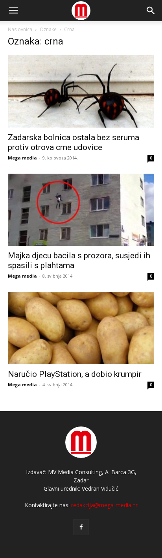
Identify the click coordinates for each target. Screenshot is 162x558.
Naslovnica (20, 29)
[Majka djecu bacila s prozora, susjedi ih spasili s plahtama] (81, 210)
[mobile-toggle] (13, 10)
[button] (151, 10)
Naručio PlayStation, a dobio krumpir (75, 374)
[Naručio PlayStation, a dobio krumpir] (81, 328)
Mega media (22, 158)
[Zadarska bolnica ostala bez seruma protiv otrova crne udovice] (81, 91)
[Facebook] (81, 527)
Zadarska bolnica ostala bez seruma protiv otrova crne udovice (73, 142)
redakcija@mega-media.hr (104, 505)
